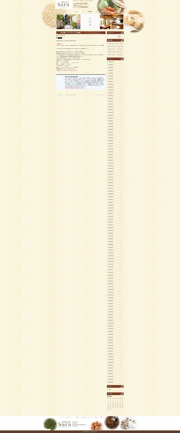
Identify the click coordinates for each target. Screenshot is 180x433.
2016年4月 (111, 311)
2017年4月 (111, 278)
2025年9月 (111, 64)
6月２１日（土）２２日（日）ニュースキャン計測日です (116, 52)
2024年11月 (111, 87)
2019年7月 (111, 213)
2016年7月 (111, 303)
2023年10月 (111, 112)
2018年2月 (111, 250)
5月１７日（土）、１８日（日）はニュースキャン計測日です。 (116, 55)
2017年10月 (111, 261)
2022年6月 (111, 149)
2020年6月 (111, 196)
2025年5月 (111, 73)
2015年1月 (111, 354)
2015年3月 (111, 348)
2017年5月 (111, 275)
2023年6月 (111, 120)
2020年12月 (111, 191)
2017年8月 (111, 266)
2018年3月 (111, 247)
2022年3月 (111, 157)
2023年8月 (111, 115)
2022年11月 (111, 137)
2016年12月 (111, 289)
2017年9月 (111, 264)
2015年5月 (111, 342)
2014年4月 (111, 379)
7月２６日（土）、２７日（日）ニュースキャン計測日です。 (116, 49)
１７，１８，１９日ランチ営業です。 (97, 94)
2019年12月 (111, 205)
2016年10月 (111, 295)
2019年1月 (111, 227)
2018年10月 (111, 233)
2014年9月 (111, 365)
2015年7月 (111, 337)
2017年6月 (111, 272)
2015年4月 (111, 345)
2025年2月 (111, 81)
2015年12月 (111, 323)
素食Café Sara (63, 4)
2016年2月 (111, 317)
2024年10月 (111, 90)
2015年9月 (111, 331)
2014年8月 (111, 368)
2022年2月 (111, 160)
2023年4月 (111, 123)
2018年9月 (111, 236)
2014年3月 (111, 382)
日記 (110, 389)
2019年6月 (111, 216)
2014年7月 (111, 370)
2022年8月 (111, 143)
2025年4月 (111, 76)
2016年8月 (111, 300)
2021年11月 (111, 165)
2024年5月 (111, 98)
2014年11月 (111, 359)
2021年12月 (111, 163)
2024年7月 (111, 95)
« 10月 (108, 410)
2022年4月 (111, 154)
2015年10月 (111, 328)
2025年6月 (111, 70)
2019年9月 (111, 210)
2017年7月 (111, 269)
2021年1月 (111, 188)
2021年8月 (111, 171)
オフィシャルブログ (111, 417)
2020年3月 (111, 202)
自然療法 (90, 11)
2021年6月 (111, 177)
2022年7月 (111, 146)
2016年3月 (111, 314)
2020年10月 (111, 193)
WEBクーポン (102, 417)
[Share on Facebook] (56, 37)
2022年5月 (111, 151)
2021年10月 (111, 168)
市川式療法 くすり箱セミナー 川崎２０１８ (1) (66, 70)
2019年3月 (111, 222)
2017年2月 (111, 283)
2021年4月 (111, 182)
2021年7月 (111, 174)
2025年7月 (111, 67)
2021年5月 (111, 179)
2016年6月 (111, 306)
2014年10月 (111, 362)
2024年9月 (111, 92)
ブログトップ (111, 32)
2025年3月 (111, 78)
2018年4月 (111, 244)
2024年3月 (111, 101)
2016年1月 (111, 320)
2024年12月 (111, 84)
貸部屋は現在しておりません (103, 11)
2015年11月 (111, 325)
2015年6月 (111, 339)
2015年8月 (111, 334)
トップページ (63, 11)
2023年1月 (111, 132)
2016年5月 (111, 309)
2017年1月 (111, 286)
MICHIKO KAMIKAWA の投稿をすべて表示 (75, 87)
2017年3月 (111, 281)
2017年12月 (111, 255)
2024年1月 (111, 104)
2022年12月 (111, 134)
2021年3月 (111, 185)
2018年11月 (111, 230)
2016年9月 (111, 297)
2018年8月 (111, 238)
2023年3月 (111, 126)
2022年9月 (111, 140)
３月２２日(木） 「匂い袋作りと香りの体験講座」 (66, 94)
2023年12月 (111, 106)
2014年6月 (111, 373)
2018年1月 (111, 252)
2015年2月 (111, 351)
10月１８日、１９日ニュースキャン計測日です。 (116, 44)
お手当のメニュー (76, 11)
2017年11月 (111, 258)
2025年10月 (111, 61)
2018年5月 (111, 241)
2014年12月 (111, 356)
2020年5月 (111, 199)
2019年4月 (111, 219)
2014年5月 (111, 376)
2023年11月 (111, 109)
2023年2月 (111, 129)
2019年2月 (111, 224)
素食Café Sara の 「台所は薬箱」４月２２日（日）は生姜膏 (82, 0)
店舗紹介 (117, 11)
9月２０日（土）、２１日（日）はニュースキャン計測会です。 (116, 47)
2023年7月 (111, 118)
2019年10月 (111, 207)
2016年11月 (111, 292)
